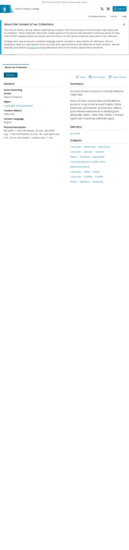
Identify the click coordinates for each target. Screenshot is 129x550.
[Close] (124, 24)
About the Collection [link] (16, 67)
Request (10, 75)
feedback (32, 47)
